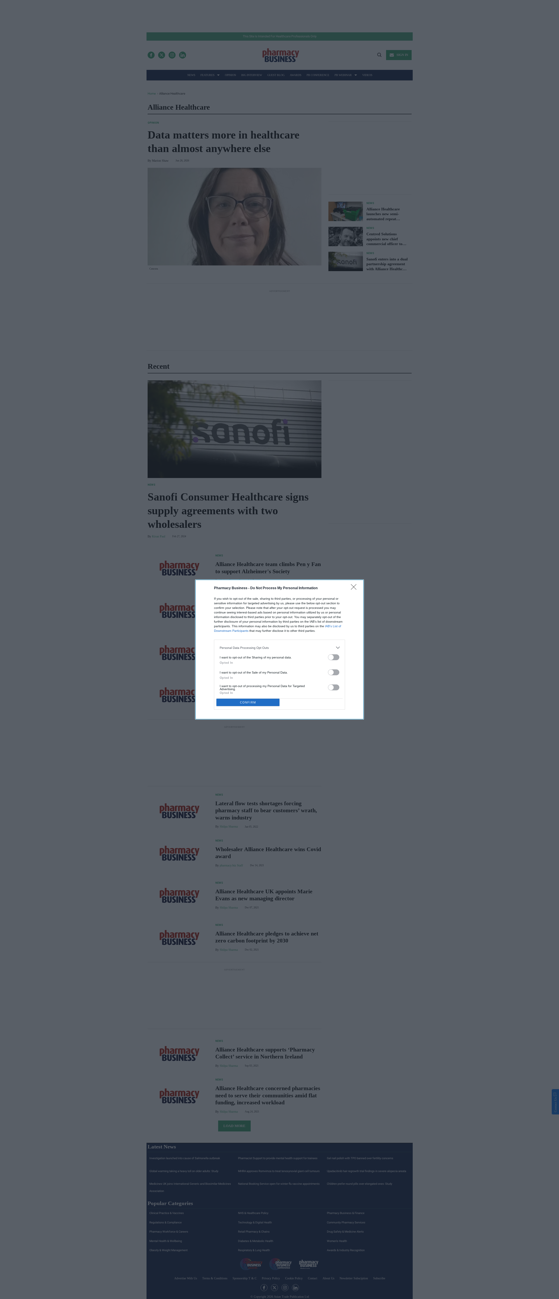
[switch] (333, 657)
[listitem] (279, 647)
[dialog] (279, 649)
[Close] (355, 588)
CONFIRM (248, 702)
